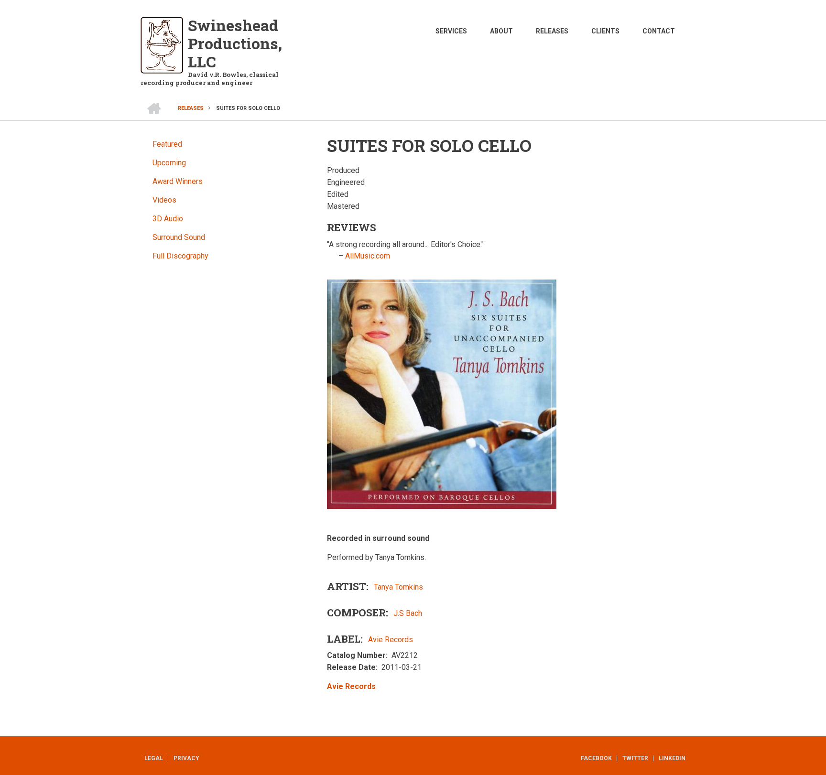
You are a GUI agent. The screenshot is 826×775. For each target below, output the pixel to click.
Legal (153, 758)
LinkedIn (672, 758)
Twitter (635, 758)
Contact (658, 31)
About (501, 31)
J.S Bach (407, 613)
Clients (605, 31)
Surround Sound (178, 237)
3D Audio (167, 218)
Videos (164, 200)
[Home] (162, 44)
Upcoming (169, 162)
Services (451, 31)
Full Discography (180, 255)
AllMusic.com (367, 255)
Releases (552, 31)
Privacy (186, 758)
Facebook (596, 758)
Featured (167, 144)
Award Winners (177, 181)
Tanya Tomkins (398, 587)
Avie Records (390, 639)
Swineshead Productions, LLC (235, 43)
